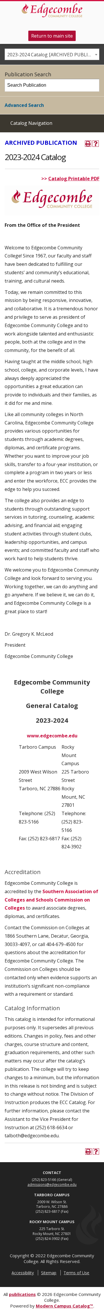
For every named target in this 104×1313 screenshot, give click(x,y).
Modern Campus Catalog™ (64, 1306)
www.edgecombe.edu (52, 735)
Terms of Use (76, 1272)
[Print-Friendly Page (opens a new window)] (88, 143)
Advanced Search (24, 105)
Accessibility (23, 1272)
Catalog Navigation (31, 123)
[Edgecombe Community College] (52, 10)
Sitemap (48, 1272)
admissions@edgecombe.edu (52, 1184)
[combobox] (52, 54)
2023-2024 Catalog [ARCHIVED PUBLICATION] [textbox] (53, 54)
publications (22, 1294)
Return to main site (52, 36)
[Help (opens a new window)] (95, 143)
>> (44, 178)
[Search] (93, 85)
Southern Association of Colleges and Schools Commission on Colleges (51, 899)
